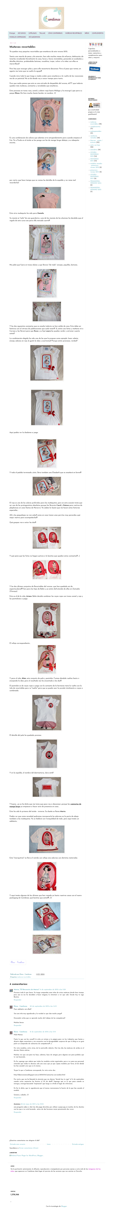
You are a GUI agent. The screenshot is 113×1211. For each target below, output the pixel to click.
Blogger (64, 1206)
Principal (12, 33)
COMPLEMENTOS (97, 33)
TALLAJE (42, 33)
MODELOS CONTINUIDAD (18, 37)
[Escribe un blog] (39, 974)
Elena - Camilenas (20, 1006)
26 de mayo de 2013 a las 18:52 (32, 1104)
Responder (17, 1000)
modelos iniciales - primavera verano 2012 (96, 165)
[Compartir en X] (40, 974)
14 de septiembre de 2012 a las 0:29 (53, 989)
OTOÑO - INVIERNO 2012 (94, 154)
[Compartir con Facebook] (42, 974)
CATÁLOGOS (33, 33)
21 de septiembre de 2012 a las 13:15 (43, 1032)
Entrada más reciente (17, 1144)
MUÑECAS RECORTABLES (73, 33)
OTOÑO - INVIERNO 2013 (94, 176)
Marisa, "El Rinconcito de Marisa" (26, 989)
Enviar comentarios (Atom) (28, 1148)
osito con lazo (95, 145)
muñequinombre (95, 131)
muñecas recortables (24, 977)
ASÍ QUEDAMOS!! (34, 37)
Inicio (48, 1144)
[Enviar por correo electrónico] (37, 974)
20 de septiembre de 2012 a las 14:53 (43, 1006)
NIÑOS (87, 33)
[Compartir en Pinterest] (44, 974)
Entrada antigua (78, 1144)
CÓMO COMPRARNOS (55, 33)
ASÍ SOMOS (22, 33)
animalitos (93, 150)
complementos (95, 127)
